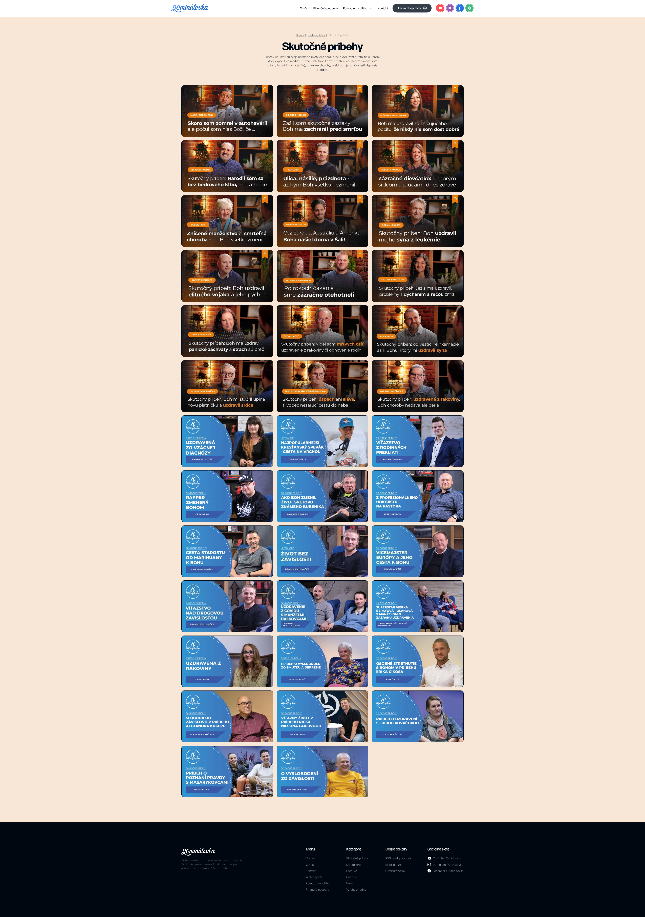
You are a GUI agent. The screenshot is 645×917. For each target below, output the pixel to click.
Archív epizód (314, 877)
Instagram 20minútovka (448, 864)
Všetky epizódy (316, 35)
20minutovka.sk (395, 871)
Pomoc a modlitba (355, 8)
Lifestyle (351, 871)
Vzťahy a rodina (356, 889)
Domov (300, 35)
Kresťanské (353, 864)
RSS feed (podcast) (398, 858)
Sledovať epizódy (409, 8)
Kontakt (383, 8)
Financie (351, 877)
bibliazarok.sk (393, 864)
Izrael (349, 883)
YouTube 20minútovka (447, 858)
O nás (304, 8)
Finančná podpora (325, 8)
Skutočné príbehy (339, 35)
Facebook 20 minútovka (448, 871)
